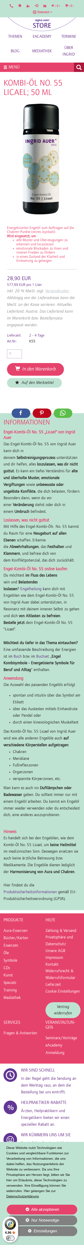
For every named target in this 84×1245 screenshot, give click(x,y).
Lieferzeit (53, 985)
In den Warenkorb (38, 369)
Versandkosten (57, 291)
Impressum (54, 958)
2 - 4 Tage (36, 336)
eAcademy (42, 37)
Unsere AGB (55, 951)
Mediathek (42, 51)
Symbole (10, 961)
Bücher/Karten (16, 938)
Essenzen (11, 946)
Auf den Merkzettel (36, 383)
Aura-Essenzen (16, 931)
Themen (15, 37)
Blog (15, 51)
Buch (18, 657)
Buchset (43, 657)
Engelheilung (31, 589)
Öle (6, 953)
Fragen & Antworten (20, 1033)
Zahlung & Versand (61, 931)
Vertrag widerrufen (63, 1010)
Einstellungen (32, 1232)
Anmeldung (55, 1053)
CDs (7, 968)
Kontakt (52, 965)
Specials (10, 983)
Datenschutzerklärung (22, 1196)
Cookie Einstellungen (63, 992)
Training (10, 990)
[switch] (10, 1238)
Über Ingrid (69, 51)
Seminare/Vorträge (61, 1038)
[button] (43, 12)
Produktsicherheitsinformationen (30, 892)
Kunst (8, 975)
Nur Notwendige (33, 1221)
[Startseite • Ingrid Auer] (42, 24)
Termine (68, 37)
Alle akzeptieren (33, 1209)
